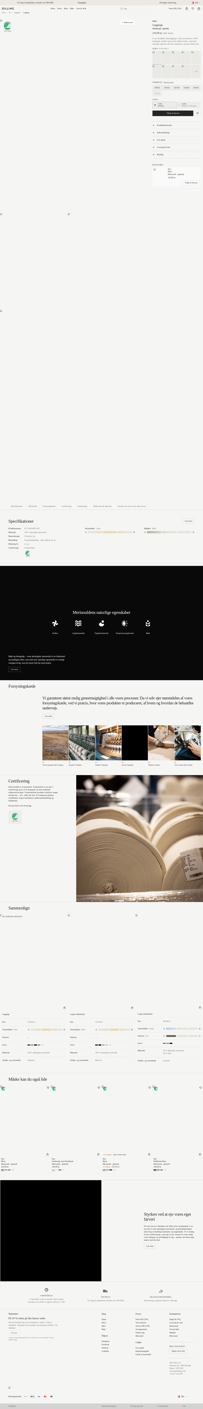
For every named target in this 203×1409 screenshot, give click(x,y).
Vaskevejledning (163, 133)
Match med (128, 22)
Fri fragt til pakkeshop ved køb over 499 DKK (35, 3)
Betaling (160, 155)
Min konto (173, 1336)
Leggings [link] (26, 13)
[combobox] (196, 2)
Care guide (161, 140)
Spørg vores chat (178, 1351)
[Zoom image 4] (67, 406)
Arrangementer (141, 1329)
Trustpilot (82, 3)
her (30, 806)
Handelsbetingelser (109, 1406)
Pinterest (105, 1348)
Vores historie (140, 1323)
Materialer (139, 1336)
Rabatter (172, 1333)
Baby (72, 8)
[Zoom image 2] (34, 261)
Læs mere (188, 521)
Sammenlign (82, 506)
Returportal (173, 1326)
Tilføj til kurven (173, 113)
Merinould (33, 506)
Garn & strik (81, 8)
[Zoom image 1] (67, 116)
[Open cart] (199, 9)
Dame (53, 8)
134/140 (186, 88)
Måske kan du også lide (102, 506)
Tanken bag (139, 1333)
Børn (66, 8)
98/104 (157, 88)
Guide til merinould (143, 1354)
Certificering (66, 506)
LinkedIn (105, 1351)
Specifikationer (17, 506)
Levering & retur (163, 147)
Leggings (17, 13)
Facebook (105, 1344)
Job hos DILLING (142, 1326)
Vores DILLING (175, 8)
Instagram (105, 1341)
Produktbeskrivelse (164, 125)
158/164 (157, 94)
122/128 (176, 88)
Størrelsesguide (168, 82)
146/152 (196, 88)
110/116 (167, 88)
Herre (59, 8)
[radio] (155, 105)
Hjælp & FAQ (174, 1319)
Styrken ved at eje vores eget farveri (132, 506)
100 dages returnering (167, 3)
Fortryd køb (174, 1329)
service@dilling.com (177, 1371)
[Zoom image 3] (101, 261)
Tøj (10, 13)
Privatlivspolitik (136, 1406)
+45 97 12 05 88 (175, 1374)
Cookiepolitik (162, 1406)
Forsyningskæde (49, 506)
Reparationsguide (142, 1351)
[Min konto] (187, 9)
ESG (184, 1406)
